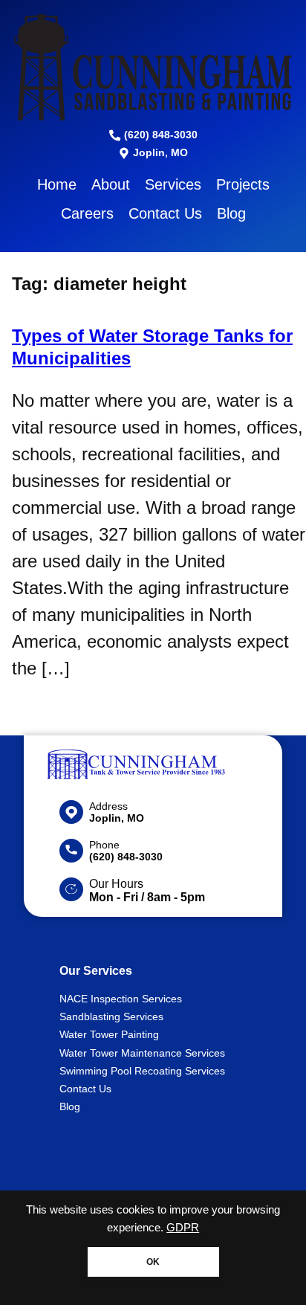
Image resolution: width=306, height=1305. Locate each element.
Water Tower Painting (109, 1034)
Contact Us (165, 213)
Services (173, 184)
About (110, 184)
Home (56, 184)
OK (153, 1262)
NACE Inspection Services (120, 999)
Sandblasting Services (111, 1016)
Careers (87, 213)
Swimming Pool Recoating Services (142, 1071)
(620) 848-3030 (159, 135)
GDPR (182, 1228)
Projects (243, 184)
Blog (231, 213)
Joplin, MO (159, 152)
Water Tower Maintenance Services (142, 1053)
